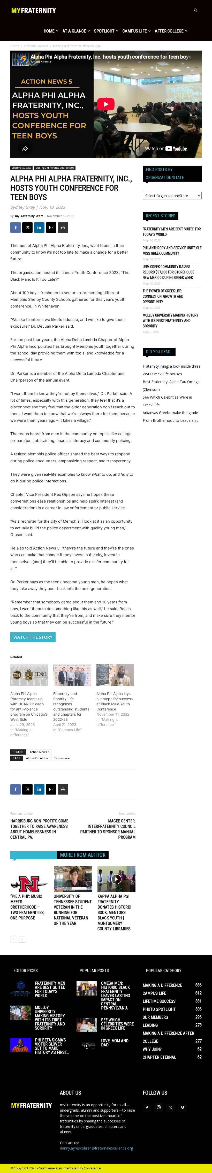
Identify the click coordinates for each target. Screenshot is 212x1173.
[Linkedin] (39, 227)
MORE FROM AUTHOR (82, 855)
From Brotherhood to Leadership (171, 420)
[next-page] (22, 939)
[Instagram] (159, 1107)
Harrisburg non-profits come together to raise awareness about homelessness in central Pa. (39, 829)
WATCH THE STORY (32, 637)
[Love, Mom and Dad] (87, 1046)
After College (169, 31)
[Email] (51, 227)
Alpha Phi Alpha (37, 758)
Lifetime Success (36, 46)
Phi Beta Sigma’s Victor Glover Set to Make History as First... (52, 1046)
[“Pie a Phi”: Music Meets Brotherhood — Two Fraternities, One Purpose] (29, 879)
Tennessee (62, 758)
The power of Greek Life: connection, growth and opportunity (163, 296)
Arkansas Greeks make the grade (170, 412)
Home (49, 31)
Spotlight (104, 31)
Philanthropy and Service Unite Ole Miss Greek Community (172, 250)
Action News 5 (39, 752)
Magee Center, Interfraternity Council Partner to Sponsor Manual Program (107, 829)
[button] (195, 10)
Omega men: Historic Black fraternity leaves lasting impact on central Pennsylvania (115, 995)
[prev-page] (13, 939)
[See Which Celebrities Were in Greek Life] (87, 1025)
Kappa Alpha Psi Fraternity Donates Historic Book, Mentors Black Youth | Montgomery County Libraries (114, 912)
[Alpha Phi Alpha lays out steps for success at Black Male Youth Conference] (115, 675)
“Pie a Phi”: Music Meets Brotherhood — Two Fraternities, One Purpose (27, 907)
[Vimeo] (182, 1108)
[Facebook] (15, 227)
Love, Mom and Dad (114, 1042)
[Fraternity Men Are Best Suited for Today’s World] (20, 988)
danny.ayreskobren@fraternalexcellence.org (96, 1148)
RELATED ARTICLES (33, 855)
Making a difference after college (54, 167)
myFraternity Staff (29, 216)
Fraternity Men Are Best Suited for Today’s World (172, 232)
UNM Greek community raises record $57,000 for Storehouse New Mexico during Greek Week (168, 272)
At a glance (74, 31)
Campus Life (135, 31)
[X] (27, 227)
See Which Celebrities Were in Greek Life (117, 1024)
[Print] (63, 227)
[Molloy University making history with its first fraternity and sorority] (20, 1013)
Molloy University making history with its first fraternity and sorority (170, 320)
